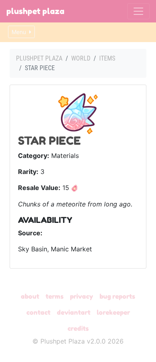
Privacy (81, 296)
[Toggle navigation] (138, 11)
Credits (78, 328)
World (80, 58)
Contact (38, 312)
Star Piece (49, 141)
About (30, 296)
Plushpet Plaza (35, 11)
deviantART (73, 312)
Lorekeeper (113, 312)
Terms (55, 296)
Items (107, 58)
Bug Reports (117, 296)
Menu (20, 31)
